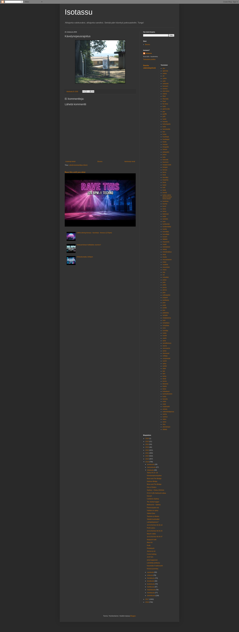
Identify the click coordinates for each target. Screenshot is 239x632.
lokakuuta (150, 470)
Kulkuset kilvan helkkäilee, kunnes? (89, 245)
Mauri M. (150, 542)
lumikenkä (166, 224)
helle (164, 127)
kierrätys (165, 177)
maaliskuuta (151, 590)
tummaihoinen (167, 394)
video (164, 419)
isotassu (149, 53)
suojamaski (166, 358)
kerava (165, 170)
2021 (147, 453)
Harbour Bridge (152, 481)
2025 (147, 441)
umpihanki (166, 406)
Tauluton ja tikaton (153, 516)
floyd (164, 101)
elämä (165, 94)
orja (164, 272)
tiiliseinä (165, 384)
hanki (164, 119)
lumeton (165, 219)
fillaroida (165, 99)
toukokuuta (151, 584)
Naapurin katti (151, 539)
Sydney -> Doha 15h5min (155, 490)
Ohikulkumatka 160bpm (85, 257)
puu (164, 310)
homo (164, 134)
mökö (164, 262)
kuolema (165, 201)
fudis (164, 106)
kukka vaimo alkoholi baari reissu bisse (167, 197)
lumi (164, 221)
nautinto (165, 264)
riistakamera (167, 318)
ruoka (164, 333)
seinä (164, 351)
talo (164, 371)
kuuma (165, 204)
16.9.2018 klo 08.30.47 (154, 537)
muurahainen (167, 259)
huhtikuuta (151, 587)
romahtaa (166, 325)
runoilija (165, 330)
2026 (147, 438)
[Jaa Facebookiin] (90, 91)
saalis (165, 338)
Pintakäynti (150, 548)
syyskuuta (150, 572)
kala (164, 157)
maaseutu (166, 242)
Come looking (151, 554)
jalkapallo (166, 152)
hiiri (164, 132)
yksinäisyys (166, 427)
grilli (164, 116)
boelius (165, 89)
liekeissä (166, 214)
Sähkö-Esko (151, 513)
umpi (164, 404)
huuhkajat (166, 139)
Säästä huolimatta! (153, 519)
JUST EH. (150, 557)
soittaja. (165, 356)
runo (164, 328)
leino (164, 209)
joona (164, 154)
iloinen (165, 149)
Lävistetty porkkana (153, 563)
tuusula (165, 399)
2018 (147, 462)
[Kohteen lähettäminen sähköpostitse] (83, 91)
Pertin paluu (151, 528)
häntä (164, 142)
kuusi (164, 206)
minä (164, 254)
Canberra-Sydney (153, 499)
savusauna (166, 348)
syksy (164, 363)
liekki (164, 216)
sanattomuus (167, 343)
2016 (147, 602)
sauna (165, 346)
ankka (165, 73)
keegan (165, 167)
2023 (147, 447)
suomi (165, 361)
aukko (165, 78)
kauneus (165, 162)
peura (165, 287)
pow (164, 303)
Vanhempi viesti (129, 161)
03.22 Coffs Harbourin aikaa (156, 493)
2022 (147, 450)
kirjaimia (165, 180)
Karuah (149, 496)
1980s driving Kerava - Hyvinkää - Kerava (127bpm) (94, 233)
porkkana (166, 300)
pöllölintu (166, 313)
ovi (164, 275)
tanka (164, 376)
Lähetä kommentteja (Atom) (78, 165)
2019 (147, 459)
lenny (164, 211)
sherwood (166, 353)
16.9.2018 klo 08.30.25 (154, 531)
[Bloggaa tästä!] (86, 91)
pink (164, 292)
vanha (165, 414)
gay (164, 111)
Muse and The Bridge (154, 478)
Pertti (148, 545)
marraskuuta (151, 467)
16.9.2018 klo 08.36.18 (154, 525)
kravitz (165, 192)
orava (164, 270)
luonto (165, 229)
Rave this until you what (75, 172)
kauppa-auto (167, 165)
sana (164, 341)
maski (165, 244)
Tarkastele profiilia (149, 59)
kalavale (165, 160)
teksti (164, 379)
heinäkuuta (151, 578)
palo (164, 282)
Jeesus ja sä (151, 551)
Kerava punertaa (152, 569)
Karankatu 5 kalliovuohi (155, 566)
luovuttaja (166, 234)
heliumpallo (167, 124)
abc (164, 68)
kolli (164, 187)
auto (164, 81)
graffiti (165, 114)
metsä (165, 249)
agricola (165, 71)
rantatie (165, 315)
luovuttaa (166, 232)
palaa (164, 280)
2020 (147, 456)
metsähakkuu (167, 252)
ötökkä (165, 429)
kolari (164, 185)
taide (164, 368)
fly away (165, 104)
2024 (147, 444)
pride (164, 305)
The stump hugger (153, 502)
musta (165, 257)
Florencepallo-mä (153, 508)
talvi (164, 374)
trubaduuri (166, 391)
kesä (164, 175)
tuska (164, 396)
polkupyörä (166, 295)
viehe (164, 422)
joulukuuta (151, 464)
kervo (164, 172)
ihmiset (165, 144)
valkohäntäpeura (168, 412)
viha (164, 424)
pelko (164, 285)
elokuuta (150, 575)
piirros (165, 290)
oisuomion (166, 267)
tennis (165, 381)
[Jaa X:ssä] (88, 91)
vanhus (165, 417)
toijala (165, 386)
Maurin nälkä (151, 534)
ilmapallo (166, 147)
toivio (164, 389)
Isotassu (78, 12)
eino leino (166, 91)
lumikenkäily (167, 227)
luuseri (165, 237)
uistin (164, 401)
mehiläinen (166, 247)
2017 (147, 599)
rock (164, 320)
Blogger (133, 616)
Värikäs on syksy (152, 510)
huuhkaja (166, 137)
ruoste (165, 335)
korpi (164, 190)
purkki (165, 308)
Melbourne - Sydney (154, 505)
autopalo (166, 83)
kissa (164, 182)
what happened (152, 560)
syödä (165, 366)
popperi (165, 297)
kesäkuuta (150, 581)
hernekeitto (166, 129)
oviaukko (166, 277)
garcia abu (166, 109)
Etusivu (99, 161)
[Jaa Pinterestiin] (93, 91)
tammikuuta (151, 595)
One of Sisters (151, 487)
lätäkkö (165, 239)
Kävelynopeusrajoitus (154, 475)
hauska (165, 121)
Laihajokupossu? (153, 522)
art (163, 76)
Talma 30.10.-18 (152, 473)
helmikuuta (151, 593)
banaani (165, 86)
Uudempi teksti (70, 161)
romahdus (166, 323)
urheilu (165, 409)
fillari (164, 96)
